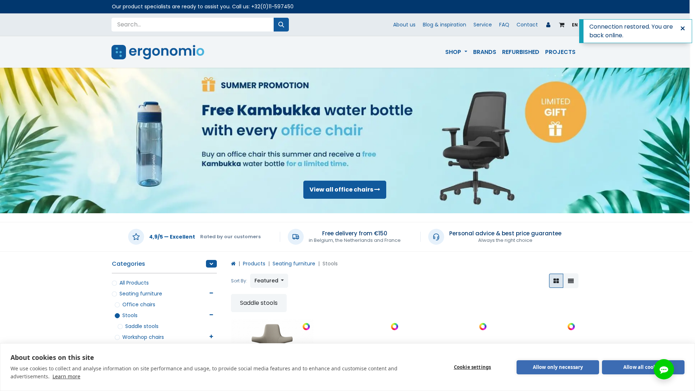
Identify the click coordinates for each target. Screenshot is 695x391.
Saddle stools (142, 326)
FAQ (504, 24)
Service (482, 24)
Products (254, 263)
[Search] (281, 24)
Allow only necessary (558, 367)
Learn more (66, 376)
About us (404, 24)
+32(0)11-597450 (272, 6)
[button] (269, 281)
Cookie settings (472, 367)
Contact (527, 24)
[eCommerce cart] (562, 24)
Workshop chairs (143, 337)
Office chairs (138, 304)
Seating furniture (140, 293)
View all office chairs (341, 189)
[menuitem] (456, 52)
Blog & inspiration (444, 24)
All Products (134, 282)
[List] (570, 280)
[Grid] (556, 280)
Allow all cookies (643, 367)
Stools (130, 315)
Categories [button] (128, 264)
